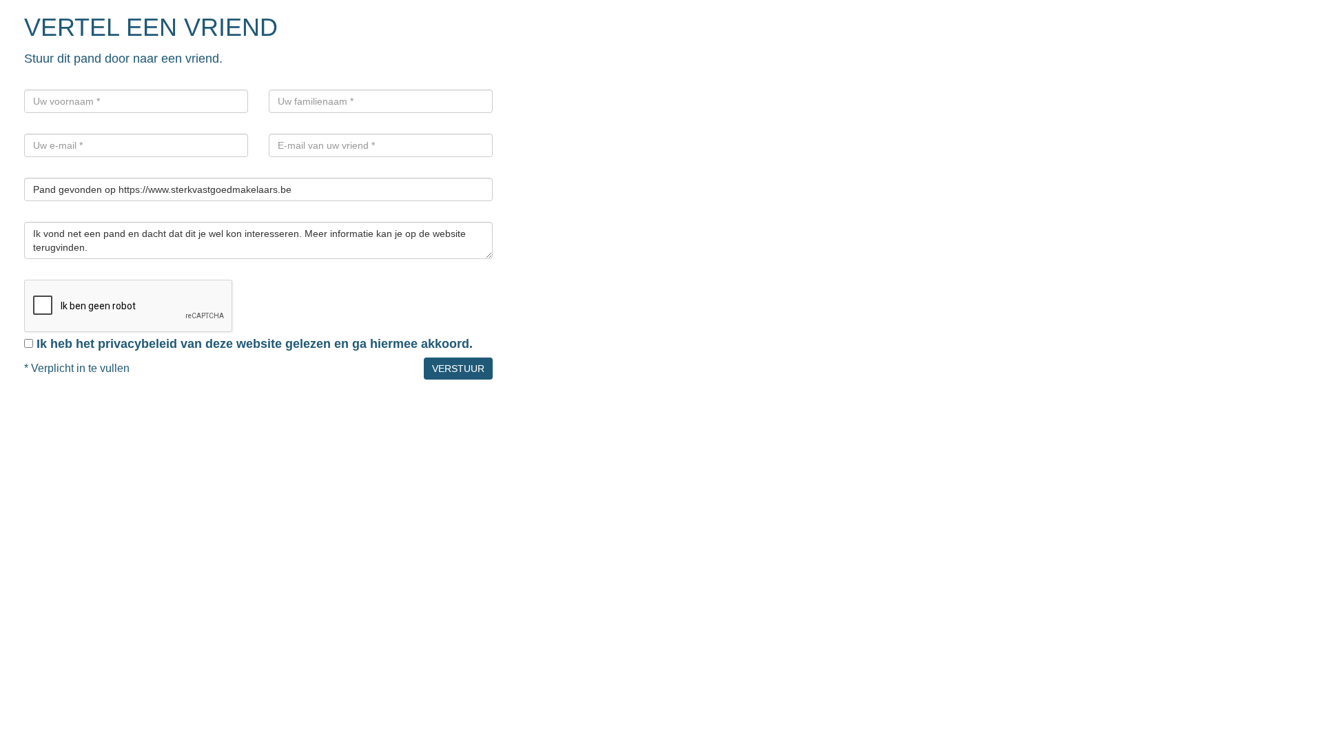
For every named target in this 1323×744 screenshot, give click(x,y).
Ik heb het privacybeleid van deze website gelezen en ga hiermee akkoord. (255, 344)
